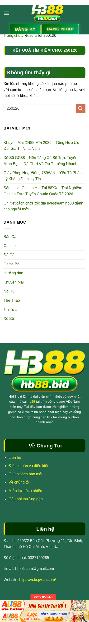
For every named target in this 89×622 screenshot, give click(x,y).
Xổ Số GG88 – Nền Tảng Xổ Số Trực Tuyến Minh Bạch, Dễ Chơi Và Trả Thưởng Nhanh (40, 161)
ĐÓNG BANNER (43, 597)
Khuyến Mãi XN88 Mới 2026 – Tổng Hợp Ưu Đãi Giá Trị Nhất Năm (41, 146)
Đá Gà (9, 255)
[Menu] (6, 13)
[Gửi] (80, 108)
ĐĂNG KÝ (25, 29)
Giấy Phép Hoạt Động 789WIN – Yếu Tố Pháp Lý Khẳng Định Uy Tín (43, 176)
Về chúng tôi (19, 482)
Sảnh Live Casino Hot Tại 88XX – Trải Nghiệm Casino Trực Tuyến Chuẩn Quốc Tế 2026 (43, 191)
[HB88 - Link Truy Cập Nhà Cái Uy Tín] (47, 13)
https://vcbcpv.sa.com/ (37, 580)
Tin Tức (10, 310)
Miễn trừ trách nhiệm (26, 491)
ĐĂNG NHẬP (60, 29)
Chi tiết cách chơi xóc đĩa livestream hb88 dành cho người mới (43, 206)
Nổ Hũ (9, 291)
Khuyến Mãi (14, 282)
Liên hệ (15, 457)
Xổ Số (9, 319)
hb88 (31, 401)
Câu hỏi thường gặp (26, 499)
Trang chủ (12, 35)
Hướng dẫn (13, 273)
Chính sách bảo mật (25, 474)
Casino (10, 246)
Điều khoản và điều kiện (29, 466)
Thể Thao (12, 300)
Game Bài (12, 264)
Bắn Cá (10, 237)
